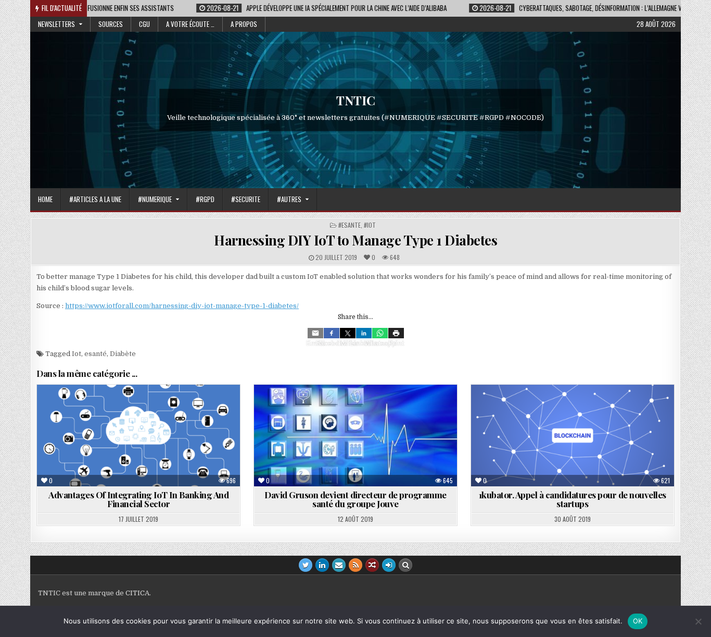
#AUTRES (289, 199)
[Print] (396, 333)
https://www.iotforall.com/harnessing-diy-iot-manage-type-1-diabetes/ (182, 306)
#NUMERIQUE (155, 199)
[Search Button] (405, 565)
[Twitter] (347, 333)
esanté (95, 354)
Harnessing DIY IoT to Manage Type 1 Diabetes (355, 240)
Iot (76, 354)
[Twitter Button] (305, 565)
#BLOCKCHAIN (595, 410)
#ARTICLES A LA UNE (95, 199)
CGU (144, 24)
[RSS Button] (355, 565)
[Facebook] (331, 333)
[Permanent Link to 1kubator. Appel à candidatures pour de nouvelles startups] (572, 435)
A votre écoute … (190, 24)
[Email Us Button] (339, 565)
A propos (244, 24)
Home (45, 199)
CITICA (137, 593)
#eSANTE (349, 224)
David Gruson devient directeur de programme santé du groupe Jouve (355, 499)
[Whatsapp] (380, 333)
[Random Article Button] (372, 565)
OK (638, 621)
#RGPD (205, 199)
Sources (110, 24)
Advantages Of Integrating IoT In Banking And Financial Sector (138, 499)
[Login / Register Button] (389, 565)
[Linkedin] (364, 333)
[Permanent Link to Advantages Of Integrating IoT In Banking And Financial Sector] (138, 435)
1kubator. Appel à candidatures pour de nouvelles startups (572, 499)
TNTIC (355, 100)
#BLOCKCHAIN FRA (534, 410)
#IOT (370, 224)
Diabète (123, 354)
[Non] (698, 621)
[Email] (315, 333)
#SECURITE (245, 199)
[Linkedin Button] (322, 565)
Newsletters (56, 24)
